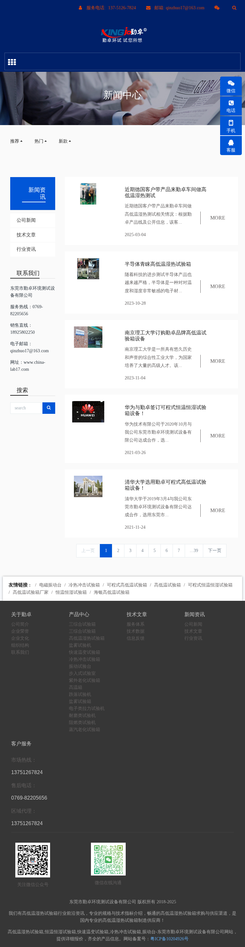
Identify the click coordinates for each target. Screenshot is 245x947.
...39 (194, 550)
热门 (38, 141)
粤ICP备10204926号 (169, 938)
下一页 (214, 550)
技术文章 (26, 234)
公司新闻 (26, 220)
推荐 (14, 141)
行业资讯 (26, 249)
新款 (63, 141)
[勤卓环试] (122, 35)
